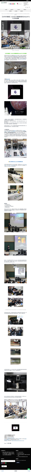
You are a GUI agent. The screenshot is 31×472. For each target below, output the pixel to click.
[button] (26, 7)
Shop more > (8, 0)
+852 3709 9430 (21, 452)
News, (14, 13)
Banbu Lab (14, 130)
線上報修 (16, 11)
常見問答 (10, 11)
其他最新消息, (16, 13)
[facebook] (10, 3)
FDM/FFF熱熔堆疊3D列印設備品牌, (9, 13)
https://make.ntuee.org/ (10, 437)
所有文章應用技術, (25, 13)
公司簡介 (6, 9)
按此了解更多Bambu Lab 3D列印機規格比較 (16, 161)
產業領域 (15, 14)
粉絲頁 (6, 440)
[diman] (9, 3)
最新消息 (25, 9)
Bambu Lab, (3, 13)
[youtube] (13, 3)
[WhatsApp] (14, 3)
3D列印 (19, 438)
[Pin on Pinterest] (10, 443)
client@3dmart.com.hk (21, 453)
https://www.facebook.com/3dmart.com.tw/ (18, 440)
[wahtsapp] (5, 463)
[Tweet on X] (7, 443)
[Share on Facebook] (9, 443)
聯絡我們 (21, 11)
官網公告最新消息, (20, 13)
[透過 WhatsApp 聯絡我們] (29, 469)
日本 (18, 4)
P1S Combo (8, 131)
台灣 (18, 3)
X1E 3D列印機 (13, 131)
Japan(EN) (20, 4)
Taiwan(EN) (20, 3)
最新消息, (28, 13)
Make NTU (8, 79)
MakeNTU (16, 55)
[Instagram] (11, 3)
